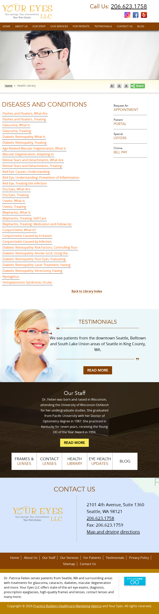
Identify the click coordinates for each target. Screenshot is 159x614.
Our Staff (39, 26)
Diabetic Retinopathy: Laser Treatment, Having (36, 265)
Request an (126, 108)
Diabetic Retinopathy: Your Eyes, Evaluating (34, 259)
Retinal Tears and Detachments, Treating (32, 166)
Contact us (124, 26)
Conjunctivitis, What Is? (19, 230)
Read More (97, 370)
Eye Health (100, 461)
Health (74, 461)
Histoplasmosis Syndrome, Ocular (27, 282)
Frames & (24, 461)
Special (120, 136)
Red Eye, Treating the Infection (25, 183)
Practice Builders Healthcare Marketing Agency (67, 606)
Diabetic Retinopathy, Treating (25, 142)
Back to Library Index (87, 291)
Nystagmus (11, 276)
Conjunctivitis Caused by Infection (27, 241)
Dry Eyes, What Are (16, 189)
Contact (49, 461)
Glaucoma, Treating (17, 131)
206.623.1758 (129, 6)
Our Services (59, 26)
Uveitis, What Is (14, 201)
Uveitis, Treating (14, 206)
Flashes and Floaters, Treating (24, 119)
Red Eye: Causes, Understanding (26, 172)
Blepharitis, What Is (17, 212)
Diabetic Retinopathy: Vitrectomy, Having (32, 271)
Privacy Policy (139, 558)
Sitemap (69, 564)
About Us (21, 26)
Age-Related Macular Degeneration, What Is (34, 148)
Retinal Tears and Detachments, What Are (33, 160)
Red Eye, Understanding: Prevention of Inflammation (41, 177)
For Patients (81, 26)
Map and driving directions (113, 532)
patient (120, 122)
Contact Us (88, 564)
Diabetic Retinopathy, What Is (24, 137)
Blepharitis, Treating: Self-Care (24, 218)
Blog (140, 26)
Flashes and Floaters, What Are (25, 113)
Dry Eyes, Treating (16, 195)
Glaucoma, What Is (16, 125)
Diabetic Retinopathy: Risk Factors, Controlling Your (40, 247)
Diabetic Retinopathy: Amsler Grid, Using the (35, 253)
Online (120, 150)
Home (6, 26)
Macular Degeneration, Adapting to (28, 154)
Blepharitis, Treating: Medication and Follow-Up (37, 224)
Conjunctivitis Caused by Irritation (27, 236)
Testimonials (103, 26)
